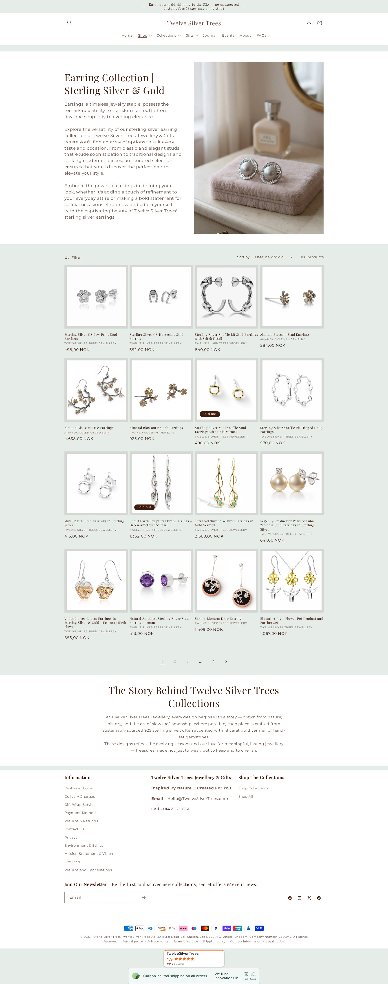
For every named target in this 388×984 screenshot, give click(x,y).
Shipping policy (214, 941)
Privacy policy (158, 941)
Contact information (245, 941)
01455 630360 (177, 809)
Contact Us (74, 829)
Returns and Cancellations (88, 870)
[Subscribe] (144, 897)
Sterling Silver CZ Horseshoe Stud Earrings (156, 337)
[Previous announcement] (143, 6)
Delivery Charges (79, 797)
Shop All (245, 797)
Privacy (70, 837)
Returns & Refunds (81, 821)
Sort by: (243, 257)
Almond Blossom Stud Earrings (284, 335)
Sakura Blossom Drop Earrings (219, 619)
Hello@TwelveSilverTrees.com (197, 798)
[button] (69, 23)
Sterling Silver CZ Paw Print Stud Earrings (90, 337)
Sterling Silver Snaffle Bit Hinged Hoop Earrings (291, 430)
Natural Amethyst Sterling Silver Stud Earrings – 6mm (159, 621)
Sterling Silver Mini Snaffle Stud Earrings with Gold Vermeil (220, 430)
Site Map (72, 862)
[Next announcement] (244, 6)
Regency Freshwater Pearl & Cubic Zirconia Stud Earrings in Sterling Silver (287, 525)
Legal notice (275, 941)
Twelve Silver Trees (107, 936)
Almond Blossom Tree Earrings (89, 428)
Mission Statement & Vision (88, 854)
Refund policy (132, 941)
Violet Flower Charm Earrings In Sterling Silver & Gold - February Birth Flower (95, 623)
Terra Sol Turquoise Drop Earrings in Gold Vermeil (224, 523)
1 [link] (162, 661)
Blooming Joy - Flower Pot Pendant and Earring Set (291, 621)
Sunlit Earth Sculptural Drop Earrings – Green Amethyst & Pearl (161, 523)
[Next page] (226, 661)
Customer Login (78, 788)
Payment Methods (80, 813)
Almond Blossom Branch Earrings (156, 428)
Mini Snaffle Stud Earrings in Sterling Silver (94, 523)
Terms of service (186, 941)
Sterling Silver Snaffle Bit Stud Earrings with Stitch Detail (226, 337)
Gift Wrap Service (80, 805)
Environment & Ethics (84, 846)
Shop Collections (253, 788)
